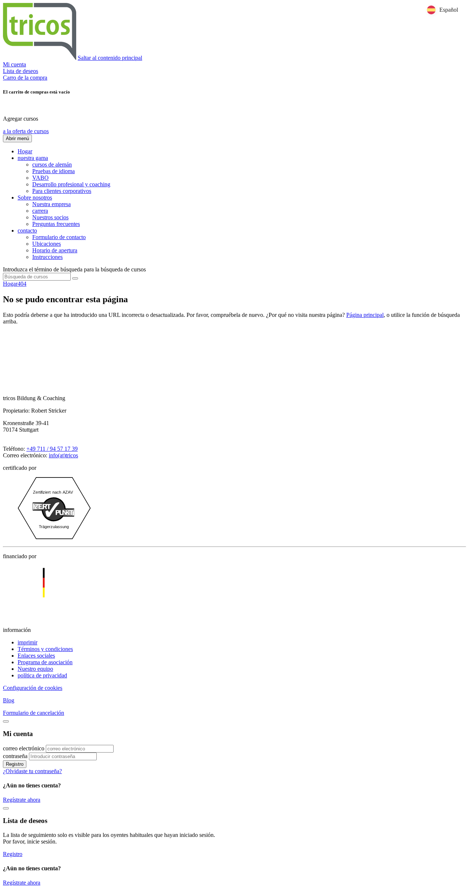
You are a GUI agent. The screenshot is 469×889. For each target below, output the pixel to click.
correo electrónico (23, 748)
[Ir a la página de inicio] (39, 58)
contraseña (15, 756)
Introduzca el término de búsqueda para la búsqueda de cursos (74, 269)
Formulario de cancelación (33, 713)
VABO (40, 178)
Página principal (365, 315)
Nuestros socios (50, 217)
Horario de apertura (54, 250)
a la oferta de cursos (26, 131)
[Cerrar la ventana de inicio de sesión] (6, 721)
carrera (40, 211)
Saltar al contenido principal (110, 58)
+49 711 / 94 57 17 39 (52, 449)
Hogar (25, 151)
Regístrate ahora (21, 800)
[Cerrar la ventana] (6, 808)
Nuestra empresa (51, 204)
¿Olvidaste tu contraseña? (32, 771)
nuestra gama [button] (33, 158)
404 (22, 284)
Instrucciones (47, 257)
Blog (8, 700)
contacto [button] (27, 230)
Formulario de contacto (59, 237)
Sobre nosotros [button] (35, 197)
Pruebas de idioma (53, 171)
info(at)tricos (63, 455)
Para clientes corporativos (61, 191)
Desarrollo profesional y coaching (71, 184)
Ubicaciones (46, 244)
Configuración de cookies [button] (32, 688)
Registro (14, 764)
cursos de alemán (52, 164)
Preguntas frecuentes (56, 224)
